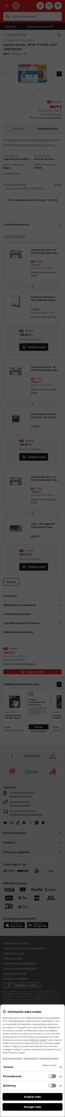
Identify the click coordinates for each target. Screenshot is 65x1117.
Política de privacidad (12, 1058)
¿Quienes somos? (30, 1058)
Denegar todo (32, 1107)
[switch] (52, 1076)
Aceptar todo (32, 1097)
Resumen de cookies (49, 1058)
